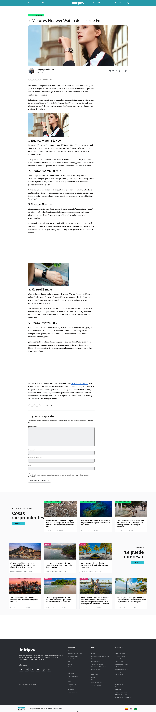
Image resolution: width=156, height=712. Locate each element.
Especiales (118, 3)
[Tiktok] (49, 669)
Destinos (31, 3)
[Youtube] (38, 669)
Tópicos (45, 3)
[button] (127, 2)
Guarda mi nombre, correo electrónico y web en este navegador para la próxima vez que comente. (58, 475)
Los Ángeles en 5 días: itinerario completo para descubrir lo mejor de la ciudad (24, 600)
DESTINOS (71, 648)
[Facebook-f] (21, 669)
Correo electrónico (35, 457)
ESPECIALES (119, 648)
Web (30, 465)
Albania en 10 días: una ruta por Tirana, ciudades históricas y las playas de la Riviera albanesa (22, 565)
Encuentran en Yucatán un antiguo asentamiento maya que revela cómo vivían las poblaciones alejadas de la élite (60, 524)
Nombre (31, 450)
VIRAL (93, 648)
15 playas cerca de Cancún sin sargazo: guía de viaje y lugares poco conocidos (95, 565)
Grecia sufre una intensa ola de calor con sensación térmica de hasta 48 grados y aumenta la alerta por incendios (130, 524)
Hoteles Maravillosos (100, 3)
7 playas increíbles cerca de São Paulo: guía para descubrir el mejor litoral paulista (59, 565)
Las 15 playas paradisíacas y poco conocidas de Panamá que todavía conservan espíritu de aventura (59, 600)
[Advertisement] (61, 248)
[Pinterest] (43, 669)
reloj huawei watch (79, 383)
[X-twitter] (32, 669)
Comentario (32, 426)
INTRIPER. (33, 684)
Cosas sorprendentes (36, 15)
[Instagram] (27, 669)
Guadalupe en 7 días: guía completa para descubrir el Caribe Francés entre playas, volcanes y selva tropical (131, 600)
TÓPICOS (71, 673)
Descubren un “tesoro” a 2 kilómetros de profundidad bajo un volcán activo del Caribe (95, 523)
